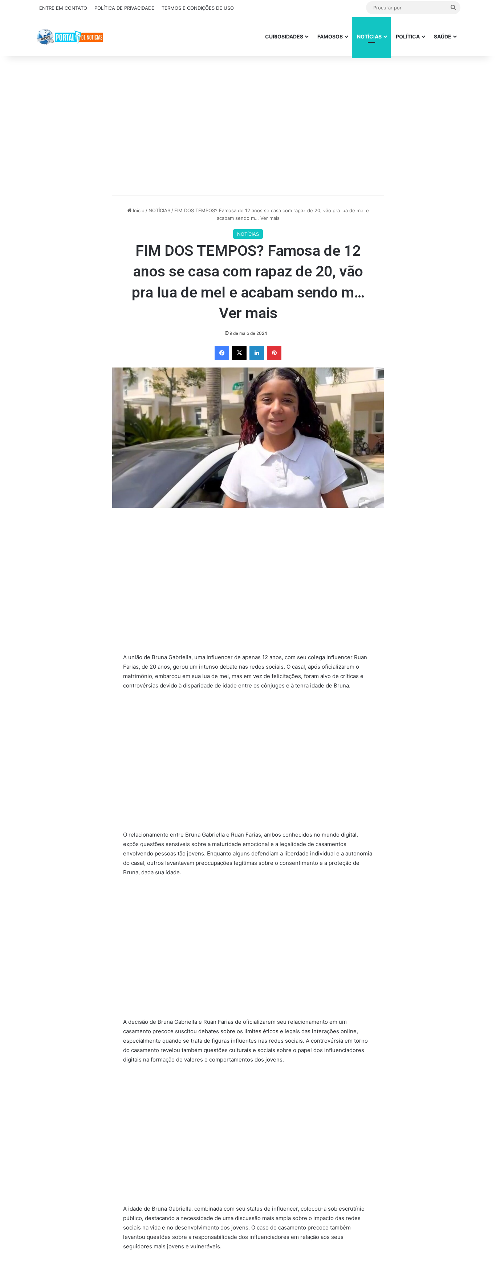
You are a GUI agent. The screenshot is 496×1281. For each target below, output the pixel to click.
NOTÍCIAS (369, 36)
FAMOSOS (330, 36)
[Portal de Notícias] (70, 36)
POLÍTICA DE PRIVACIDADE (124, 8)
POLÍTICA (408, 36)
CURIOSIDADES (284, 36)
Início (138, 211)
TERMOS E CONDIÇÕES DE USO (198, 8)
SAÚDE (442, 36)
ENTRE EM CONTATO (63, 8)
